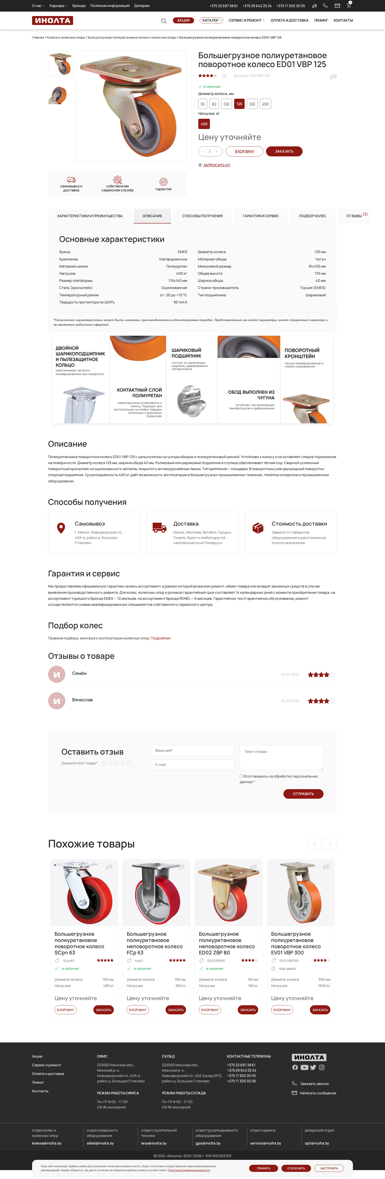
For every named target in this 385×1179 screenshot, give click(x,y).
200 (265, 103)
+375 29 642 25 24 (257, 5)
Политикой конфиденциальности (189, 1170)
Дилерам (141, 5)
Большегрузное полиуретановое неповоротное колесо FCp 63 (155, 943)
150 (252, 103)
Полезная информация (110, 5)
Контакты (343, 20)
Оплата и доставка (290, 20)
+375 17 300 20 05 (290, 5)
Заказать (103, 1010)
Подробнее (160, 638)
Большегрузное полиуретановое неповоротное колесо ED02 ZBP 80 (227, 943)
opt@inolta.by (317, 1143)
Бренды (79, 5)
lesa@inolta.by (154, 1143)
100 (226, 103)
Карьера (57, 5)
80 (214, 103)
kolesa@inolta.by (46, 1143)
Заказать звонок (314, 1083)
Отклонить (296, 1168)
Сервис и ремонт (245, 20)
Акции (183, 20)
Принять (263, 1168)
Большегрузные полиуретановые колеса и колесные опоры (132, 37)
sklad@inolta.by (100, 1143)
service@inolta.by (265, 1143)
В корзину (244, 151)
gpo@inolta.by (208, 1143)
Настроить (329, 1168)
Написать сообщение (318, 1093)
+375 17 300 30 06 (241, 1081)
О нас (37, 5)
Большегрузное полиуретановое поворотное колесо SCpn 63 (79, 943)
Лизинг (321, 20)
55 (203, 103)
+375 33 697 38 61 (223, 5)
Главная (38, 37)
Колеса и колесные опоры (66, 37)
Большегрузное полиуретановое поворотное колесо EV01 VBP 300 (296, 943)
